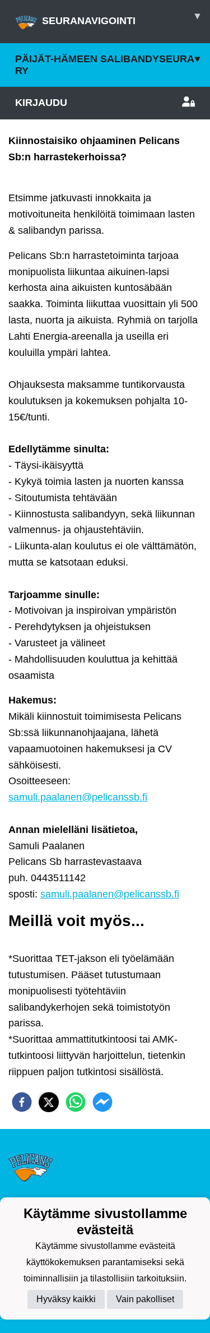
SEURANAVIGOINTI (121, 18)
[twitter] (49, 1102)
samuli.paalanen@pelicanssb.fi (77, 797)
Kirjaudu (41, 102)
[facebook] (22, 1102)
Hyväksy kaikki (66, 1299)
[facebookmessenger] (102, 1102)
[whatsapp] (76, 1102)
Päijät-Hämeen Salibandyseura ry (107, 64)
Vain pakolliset (145, 1299)
